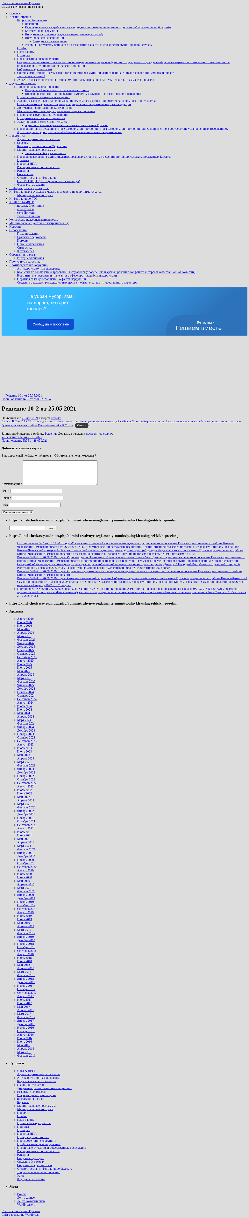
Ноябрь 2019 (25, 901)
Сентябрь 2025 (27, 657)
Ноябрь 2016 (25, 1027)
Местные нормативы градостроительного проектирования (56, 111)
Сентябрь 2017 (27, 992)
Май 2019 (23, 922)
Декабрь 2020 (26, 856)
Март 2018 (24, 971)
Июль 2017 (24, 999)
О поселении (18, 230)
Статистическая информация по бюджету (44, 1168)
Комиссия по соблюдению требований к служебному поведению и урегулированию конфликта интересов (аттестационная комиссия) (106, 272)
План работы (25, 51)
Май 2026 (23, 629)
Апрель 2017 (25, 1010)
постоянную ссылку (99, 433)
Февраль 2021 (26, 849)
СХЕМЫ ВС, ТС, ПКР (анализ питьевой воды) (48, 181)
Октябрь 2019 (26, 905)
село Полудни (26, 212)
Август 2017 (25, 996)
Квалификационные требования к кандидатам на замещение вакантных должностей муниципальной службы (98, 27)
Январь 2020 (25, 894)
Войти (21, 1194)
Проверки (23, 55)
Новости (15, 226)
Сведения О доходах (30, 1161)
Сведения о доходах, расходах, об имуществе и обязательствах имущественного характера (77, 282)
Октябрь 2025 (26, 653)
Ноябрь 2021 (25, 818)
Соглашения (25, 174)
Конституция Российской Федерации (42, 146)
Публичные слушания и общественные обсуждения (51, 1147)
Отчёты (22, 48)
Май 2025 (23, 671)
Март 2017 (24, 1013)
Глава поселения (28, 233)
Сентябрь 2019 (27, 908)
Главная (14, 13)
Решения (23, 170)
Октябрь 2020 (26, 863)
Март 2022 (24, 804)
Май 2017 (23, 1006)
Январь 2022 (25, 811)
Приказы (23, 160)
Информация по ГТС (23, 198)
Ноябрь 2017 (25, 985)
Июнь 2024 (24, 709)
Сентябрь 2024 (27, 699)
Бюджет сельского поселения (36, 1081)
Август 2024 (25, 702)
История (22, 240)
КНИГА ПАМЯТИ (21, 202)
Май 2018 (23, 964)
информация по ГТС (31, 1098)
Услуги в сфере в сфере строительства (42, 121)
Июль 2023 (24, 748)
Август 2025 (25, 660)
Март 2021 (24, 845)
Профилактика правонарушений (38, 58)
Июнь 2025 (24, 667)
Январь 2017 (25, 1020)
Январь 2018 (25, 978)
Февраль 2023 (26, 765)
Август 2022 (25, 786)
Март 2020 (24, 887)
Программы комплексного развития (41, 118)
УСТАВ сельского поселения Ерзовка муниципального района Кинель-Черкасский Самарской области (86, 79)
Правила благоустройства (34, 1123)
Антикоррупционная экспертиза (38, 268)
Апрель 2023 (25, 758)
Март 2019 (24, 929)
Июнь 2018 (24, 961)
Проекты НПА (27, 163)
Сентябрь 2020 (27, 866)
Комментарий (12, 483)
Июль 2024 (24, 706)
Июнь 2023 (24, 751)
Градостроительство (22, 83)
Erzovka (56, 418)
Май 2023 (23, 755)
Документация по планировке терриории (44, 1088)
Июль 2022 (24, 790)
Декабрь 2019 (26, 898)
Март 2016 (24, 1052)
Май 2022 (23, 797)
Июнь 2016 (24, 1041)
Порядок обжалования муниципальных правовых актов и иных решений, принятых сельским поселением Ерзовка (94, 156)
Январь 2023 (25, 769)
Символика (24, 247)
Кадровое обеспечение (32, 20)
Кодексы (23, 142)
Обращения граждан (23, 254)
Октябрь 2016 (26, 1031)
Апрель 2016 (25, 1048)
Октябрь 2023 (26, 737)
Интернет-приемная (30, 258)
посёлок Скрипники (30, 205)
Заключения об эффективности (45, 153)
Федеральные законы (31, 184)
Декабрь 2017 (26, 982)
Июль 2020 (24, 873)
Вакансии (31, 23)
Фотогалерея (25, 251)
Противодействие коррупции (44, 37)
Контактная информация (41, 30)
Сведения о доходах (30, 1158)
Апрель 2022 (25, 800)
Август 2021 (25, 828)
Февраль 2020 (26, 891)
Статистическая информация (36, 177)
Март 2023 (24, 762)
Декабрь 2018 (26, 940)
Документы (17, 135)
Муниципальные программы (36, 149)
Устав (21, 1175)
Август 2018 (25, 954)
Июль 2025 (24, 664)
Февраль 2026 (26, 639)
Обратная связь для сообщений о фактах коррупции (51, 279)
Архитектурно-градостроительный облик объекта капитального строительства (69, 132)
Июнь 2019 (24, 919)
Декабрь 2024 (26, 688)
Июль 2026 (24, 622)
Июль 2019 (24, 915)
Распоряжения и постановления (38, 167)
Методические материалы (50, 41)
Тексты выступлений (31, 76)
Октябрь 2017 (26, 989)
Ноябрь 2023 (25, 734)
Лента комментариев (31, 1201)
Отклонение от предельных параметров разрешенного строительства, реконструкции (74, 104)
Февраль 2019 (26, 933)
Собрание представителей (34, 69)
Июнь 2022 (24, 793)
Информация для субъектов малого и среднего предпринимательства (55, 191)
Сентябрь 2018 (27, 950)
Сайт (5, 505)
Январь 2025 (25, 685)
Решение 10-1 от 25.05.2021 (22, 395)
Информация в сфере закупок (29, 188)
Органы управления (30, 244)
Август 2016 (25, 1034)
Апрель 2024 (25, 716)
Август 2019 (25, 912)
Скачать (81, 425)
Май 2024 (23, 713)
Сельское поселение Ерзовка (21, 3)
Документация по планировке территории (45, 107)
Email (6, 497)
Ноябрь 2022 (25, 776)
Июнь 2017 (24, 1003)
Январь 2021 (25, 852)
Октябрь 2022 (26, 779)
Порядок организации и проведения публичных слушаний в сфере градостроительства (83, 93)
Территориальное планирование (38, 86)
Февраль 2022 (26, 807)
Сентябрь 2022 (27, 783)
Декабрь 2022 (26, 772)
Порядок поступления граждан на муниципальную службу (64, 34)
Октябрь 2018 (26, 947)
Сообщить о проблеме (50, 324)
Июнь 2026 (24, 625)
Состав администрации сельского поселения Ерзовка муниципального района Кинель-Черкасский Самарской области (96, 72)
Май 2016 (23, 1045)
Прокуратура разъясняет (25, 261)
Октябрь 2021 (26, 821)
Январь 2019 (25, 936)
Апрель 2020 (25, 884)
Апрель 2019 (25, 926)
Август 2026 (25, 618)
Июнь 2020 (24, 877)
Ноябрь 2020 (25, 859)
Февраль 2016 (26, 1055)
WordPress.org (26, 1204)
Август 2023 (25, 744)
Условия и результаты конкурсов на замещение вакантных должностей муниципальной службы (89, 44)
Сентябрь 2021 (27, 824)
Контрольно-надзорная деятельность (33, 219)
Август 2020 (25, 870)
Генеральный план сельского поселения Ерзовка (57, 90)
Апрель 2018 (25, 968)
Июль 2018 (24, 957)
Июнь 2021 (24, 835)
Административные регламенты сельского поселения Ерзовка (66, 125)
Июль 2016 (24, 1038)
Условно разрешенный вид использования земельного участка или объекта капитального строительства (86, 100)
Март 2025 (24, 678)
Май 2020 (23, 880)
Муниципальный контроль (35, 195)
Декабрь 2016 (26, 1024)
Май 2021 (23, 838)
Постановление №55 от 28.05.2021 (26, 399)
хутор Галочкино (28, 216)
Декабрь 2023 (26, 730)
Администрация (20, 16)
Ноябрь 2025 (25, 650)
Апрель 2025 (25, 674)
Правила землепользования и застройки (43, 97)
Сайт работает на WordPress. (20, 1214)
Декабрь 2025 (26, 646)
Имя (6, 490)
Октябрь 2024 (26, 695)
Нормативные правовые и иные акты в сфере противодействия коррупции (67, 275)
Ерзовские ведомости (31, 237)
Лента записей (26, 1197)
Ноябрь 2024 (25, 692)
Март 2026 (24, 636)
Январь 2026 (25, 643)
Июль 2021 (24, 831)
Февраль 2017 (26, 1017)
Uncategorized (26, 1070)
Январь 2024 (25, 727)
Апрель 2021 (25, 842)
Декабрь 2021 (26, 814)
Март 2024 (24, 720)
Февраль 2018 (26, 975)
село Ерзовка (25, 209)
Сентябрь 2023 (27, 741)
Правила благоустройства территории (42, 114)
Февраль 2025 (26, 681)
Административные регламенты (38, 139)
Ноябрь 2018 (25, 943)
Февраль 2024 (26, 723)
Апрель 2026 (25, 632)
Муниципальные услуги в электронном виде (39, 223)
